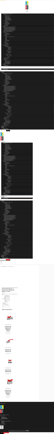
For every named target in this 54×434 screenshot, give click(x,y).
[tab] (20, 303)
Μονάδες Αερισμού (7, 24)
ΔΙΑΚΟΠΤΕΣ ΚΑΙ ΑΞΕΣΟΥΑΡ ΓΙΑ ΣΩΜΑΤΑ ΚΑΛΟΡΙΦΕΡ (9, 88)
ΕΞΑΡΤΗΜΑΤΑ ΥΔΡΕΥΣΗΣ (6, 248)
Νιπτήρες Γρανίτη (7, 43)
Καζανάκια (6, 95)
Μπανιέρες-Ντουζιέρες (7, 100)
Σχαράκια (6, 39)
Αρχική (1, 266)
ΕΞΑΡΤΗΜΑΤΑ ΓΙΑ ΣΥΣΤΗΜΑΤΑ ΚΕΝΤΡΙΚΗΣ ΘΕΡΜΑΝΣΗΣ (10, 86)
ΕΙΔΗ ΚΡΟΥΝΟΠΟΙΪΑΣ (6, 45)
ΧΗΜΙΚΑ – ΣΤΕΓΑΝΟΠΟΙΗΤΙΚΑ (7, 252)
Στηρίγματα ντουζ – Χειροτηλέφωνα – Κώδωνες (9, 36)
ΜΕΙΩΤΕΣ (5, 118)
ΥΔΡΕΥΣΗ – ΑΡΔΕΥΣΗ (5, 233)
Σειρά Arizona (9, 108)
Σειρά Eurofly (9, 51)
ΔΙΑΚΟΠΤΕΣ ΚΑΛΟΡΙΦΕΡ (7, 207)
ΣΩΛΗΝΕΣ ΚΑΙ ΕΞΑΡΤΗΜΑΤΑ (8, 79)
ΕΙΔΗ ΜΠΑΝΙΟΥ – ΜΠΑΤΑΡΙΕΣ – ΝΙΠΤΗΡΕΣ (7, 220)
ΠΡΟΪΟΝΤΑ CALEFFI (5, 26)
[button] (27, 70)
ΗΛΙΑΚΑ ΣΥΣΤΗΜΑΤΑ (6, 25)
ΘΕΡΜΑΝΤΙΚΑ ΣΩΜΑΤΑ (7, 16)
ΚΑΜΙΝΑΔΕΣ (6, 22)
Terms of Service (26, 431)
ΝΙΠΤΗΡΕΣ (5, 101)
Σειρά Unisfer (9, 52)
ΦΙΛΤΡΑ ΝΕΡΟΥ (4, 64)
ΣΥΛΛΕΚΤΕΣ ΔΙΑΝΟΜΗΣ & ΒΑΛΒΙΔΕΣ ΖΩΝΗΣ (8, 30)
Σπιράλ (6, 37)
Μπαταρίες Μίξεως (7, 33)
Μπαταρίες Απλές (7, 222)
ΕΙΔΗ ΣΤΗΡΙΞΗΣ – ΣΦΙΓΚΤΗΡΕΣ (7, 63)
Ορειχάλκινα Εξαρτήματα (7, 121)
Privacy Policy (21, 431)
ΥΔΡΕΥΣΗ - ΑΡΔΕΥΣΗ (8, 287)
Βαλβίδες (6, 97)
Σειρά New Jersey (9, 48)
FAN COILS (6, 75)
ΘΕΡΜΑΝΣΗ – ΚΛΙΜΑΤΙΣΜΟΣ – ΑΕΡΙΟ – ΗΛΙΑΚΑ (7, 202)
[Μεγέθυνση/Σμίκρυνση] (8, 432)
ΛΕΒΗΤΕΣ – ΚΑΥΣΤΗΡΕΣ (7, 77)
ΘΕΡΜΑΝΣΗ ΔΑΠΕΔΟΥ (7, 17)
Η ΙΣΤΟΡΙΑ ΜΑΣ (3, 12)
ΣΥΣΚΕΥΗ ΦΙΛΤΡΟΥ (6, 65)
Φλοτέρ (6, 41)
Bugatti (3, 294)
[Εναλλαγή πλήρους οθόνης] (5, 432)
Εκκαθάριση (6, 301)
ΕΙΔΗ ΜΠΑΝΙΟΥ (5, 35)
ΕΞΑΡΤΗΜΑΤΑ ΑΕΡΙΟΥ (7, 211)
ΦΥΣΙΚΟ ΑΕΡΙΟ (5, 209)
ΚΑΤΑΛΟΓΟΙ (2, 66)
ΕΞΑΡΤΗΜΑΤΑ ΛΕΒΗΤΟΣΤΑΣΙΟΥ (8, 19)
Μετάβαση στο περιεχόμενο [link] (3, 0)
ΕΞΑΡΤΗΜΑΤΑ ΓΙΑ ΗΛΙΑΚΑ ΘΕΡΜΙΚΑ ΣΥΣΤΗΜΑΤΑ (9, 90)
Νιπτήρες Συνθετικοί (7, 103)
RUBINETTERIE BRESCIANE (9, 110)
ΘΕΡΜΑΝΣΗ (5, 14)
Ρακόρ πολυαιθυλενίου (7, 62)
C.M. (7, 109)
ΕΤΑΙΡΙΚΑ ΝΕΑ (2, 67)
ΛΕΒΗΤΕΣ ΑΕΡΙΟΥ (7, 21)
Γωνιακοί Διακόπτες (7, 40)
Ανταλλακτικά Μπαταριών (7, 34)
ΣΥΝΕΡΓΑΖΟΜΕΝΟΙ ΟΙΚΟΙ (3, 126)
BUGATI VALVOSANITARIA (9, 54)
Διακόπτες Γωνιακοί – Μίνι (7, 57)
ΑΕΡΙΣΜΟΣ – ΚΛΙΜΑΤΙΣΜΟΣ (7, 23)
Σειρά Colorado (9, 49)
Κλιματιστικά (6, 213)
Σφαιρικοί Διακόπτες (7, 46)
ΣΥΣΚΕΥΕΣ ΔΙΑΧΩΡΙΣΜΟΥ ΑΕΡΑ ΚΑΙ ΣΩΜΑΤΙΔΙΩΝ (9, 27)
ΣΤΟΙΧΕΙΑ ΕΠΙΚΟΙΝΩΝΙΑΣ (5, 128)
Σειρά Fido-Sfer (9, 112)
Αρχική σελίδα (3, 287)
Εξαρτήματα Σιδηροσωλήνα (8, 61)
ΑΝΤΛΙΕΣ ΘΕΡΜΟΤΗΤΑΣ (7, 15)
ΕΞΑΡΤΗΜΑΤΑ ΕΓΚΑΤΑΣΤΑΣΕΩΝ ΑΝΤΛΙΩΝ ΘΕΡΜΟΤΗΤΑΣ (10, 28)
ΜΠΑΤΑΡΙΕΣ (5, 32)
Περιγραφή (4, 303)
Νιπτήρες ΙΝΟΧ (6, 231)
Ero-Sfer (9, 116)
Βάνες (5, 60)
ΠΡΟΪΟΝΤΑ (2, 13)
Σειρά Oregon (9, 47)
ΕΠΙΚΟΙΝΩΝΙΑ (2, 197)
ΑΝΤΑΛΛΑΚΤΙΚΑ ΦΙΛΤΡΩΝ (6, 254)
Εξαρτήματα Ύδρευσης (13, 287)
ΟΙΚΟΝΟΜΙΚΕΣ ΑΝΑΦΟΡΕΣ (5, 69)
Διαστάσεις (3, 298)
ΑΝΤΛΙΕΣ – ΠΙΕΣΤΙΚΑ (6, 58)
